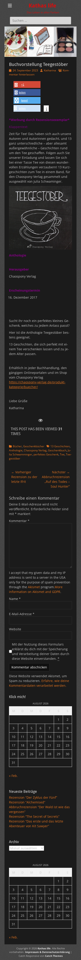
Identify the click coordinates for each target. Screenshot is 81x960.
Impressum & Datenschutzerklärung (47, 952)
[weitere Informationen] (46, 109)
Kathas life (42, 5)
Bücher (17, 446)
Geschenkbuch (57, 450)
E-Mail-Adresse (21, 614)
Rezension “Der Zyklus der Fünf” (33, 797)
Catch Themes (54, 956)
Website (15, 629)
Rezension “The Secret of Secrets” (34, 816)
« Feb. (13, 776)
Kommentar (19, 521)
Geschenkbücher (33, 446)
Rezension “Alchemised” (27, 802)
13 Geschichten (60, 446)
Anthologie (15, 450)
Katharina (50, 70)
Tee (62, 454)
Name (15, 599)
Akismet (34, 587)
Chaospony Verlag (35, 450)
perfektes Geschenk (46, 454)
